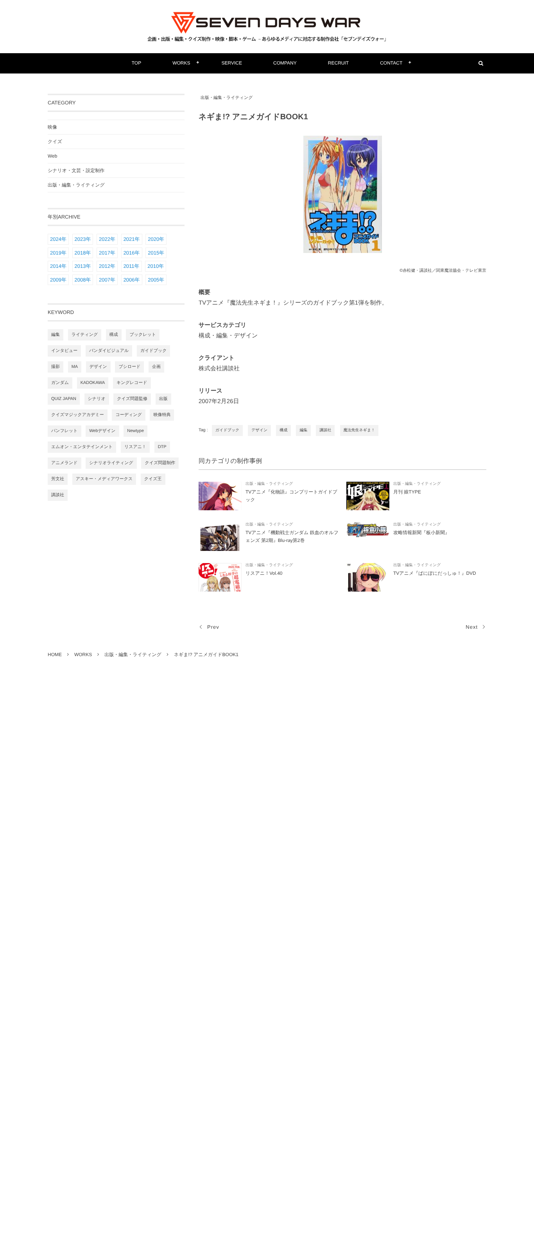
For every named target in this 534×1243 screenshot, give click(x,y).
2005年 (156, 280)
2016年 (132, 253)
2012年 (107, 266)
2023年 (83, 239)
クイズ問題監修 (132, 398)
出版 (163, 398)
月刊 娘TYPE (407, 492)
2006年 (132, 280)
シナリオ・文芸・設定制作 (76, 170)
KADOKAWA (93, 382)
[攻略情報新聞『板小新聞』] (367, 536)
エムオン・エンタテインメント (82, 447)
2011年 (132, 266)
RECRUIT (338, 63)
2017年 (107, 253)
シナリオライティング (111, 463)
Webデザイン (102, 431)
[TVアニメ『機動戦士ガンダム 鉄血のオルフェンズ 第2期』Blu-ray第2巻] (220, 536)
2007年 (107, 280)
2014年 (58, 266)
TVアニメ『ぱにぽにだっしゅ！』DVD (434, 573)
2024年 (58, 239)
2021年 (132, 239)
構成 (283, 430)
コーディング (128, 415)
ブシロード (129, 366)
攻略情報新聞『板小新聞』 (421, 532)
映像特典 (161, 415)
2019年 (58, 253)
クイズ (55, 141)
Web (52, 156)
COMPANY (285, 63)
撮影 (55, 366)
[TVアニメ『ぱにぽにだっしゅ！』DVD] (367, 577)
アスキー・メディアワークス (104, 479)
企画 (156, 366)
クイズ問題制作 (160, 463)
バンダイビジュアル (109, 350)
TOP (136, 63)
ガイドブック (227, 430)
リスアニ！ (135, 447)
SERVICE (232, 63)
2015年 (156, 253)
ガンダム (60, 382)
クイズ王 (153, 479)
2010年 (155, 266)
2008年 (83, 280)
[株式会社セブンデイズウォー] (267, 26)
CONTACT (391, 63)
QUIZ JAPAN (63, 398)
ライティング (85, 334)
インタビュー (64, 350)
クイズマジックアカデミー (77, 415)
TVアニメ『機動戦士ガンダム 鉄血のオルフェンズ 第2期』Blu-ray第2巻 (292, 536)
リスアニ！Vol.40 (264, 573)
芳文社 (57, 479)
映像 (52, 127)
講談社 (325, 430)
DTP (162, 447)
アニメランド (64, 463)
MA (75, 366)
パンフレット (64, 431)
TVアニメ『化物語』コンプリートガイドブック (291, 495)
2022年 (107, 239)
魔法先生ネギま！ (359, 430)
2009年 (58, 280)
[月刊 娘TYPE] (367, 496)
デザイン (259, 430)
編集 (303, 430)
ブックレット (142, 334)
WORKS (181, 63)
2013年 (83, 266)
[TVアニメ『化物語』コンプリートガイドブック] (220, 496)
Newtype (135, 431)
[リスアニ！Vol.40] (220, 577)
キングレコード (131, 382)
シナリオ (97, 398)
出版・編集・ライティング (227, 97)
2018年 (83, 253)
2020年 (156, 239)
